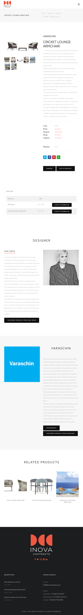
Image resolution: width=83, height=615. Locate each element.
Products (50, 13)
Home (43, 13)
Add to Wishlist (66, 168)
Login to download (61, 204)
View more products (21, 320)
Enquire (49, 168)
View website (51, 428)
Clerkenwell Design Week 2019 (14, 589)
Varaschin (58, 13)
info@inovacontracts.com (52, 585)
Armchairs (58, 138)
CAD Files (9, 191)
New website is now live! (12, 582)
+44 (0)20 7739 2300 (56, 600)
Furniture (58, 135)
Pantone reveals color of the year (15, 597)
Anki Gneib (58, 132)
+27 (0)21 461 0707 (57, 594)
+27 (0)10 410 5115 (60, 597)
